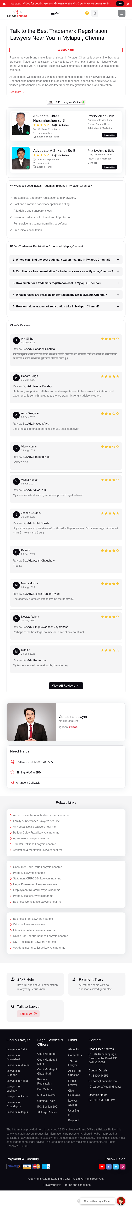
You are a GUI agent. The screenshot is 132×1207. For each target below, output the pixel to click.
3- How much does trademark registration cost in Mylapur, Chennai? (57, 283)
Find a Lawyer (72, 1082)
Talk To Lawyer (72, 1063)
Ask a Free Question (74, 1072)
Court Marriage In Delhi (47, 1061)
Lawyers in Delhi (17, 1049)
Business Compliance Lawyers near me (37, 901)
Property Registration (44, 1081)
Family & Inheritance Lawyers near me (36, 821)
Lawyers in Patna (17, 1096)
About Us (74, 1049)
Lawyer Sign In (72, 1102)
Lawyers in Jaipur (17, 1112)
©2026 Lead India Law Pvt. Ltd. (61, 1178)
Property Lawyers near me (29, 872)
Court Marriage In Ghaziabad (47, 1071)
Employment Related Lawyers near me (36, 890)
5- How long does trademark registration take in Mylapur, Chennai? (56, 306)
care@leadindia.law (105, 1081)
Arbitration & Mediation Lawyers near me (38, 849)
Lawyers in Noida (17, 1080)
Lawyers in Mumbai (18, 1065)
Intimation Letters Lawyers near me (34, 930)
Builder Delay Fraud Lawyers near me (36, 832)
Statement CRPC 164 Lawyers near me (37, 878)
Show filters (67, 50)
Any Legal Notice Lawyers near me (34, 826)
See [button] (15, 91)
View (120, 3)
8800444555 (100, 1075)
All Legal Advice (47, 1112)
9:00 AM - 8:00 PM (104, 1100)
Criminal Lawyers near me (29, 924)
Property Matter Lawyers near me (33, 895)
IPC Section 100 (47, 1106)
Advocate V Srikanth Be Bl (54, 150)
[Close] (128, 4)
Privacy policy (51, 1184)
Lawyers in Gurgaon (13, 1072)
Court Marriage (46, 1053)
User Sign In (74, 1112)
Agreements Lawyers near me (31, 838)
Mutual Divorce (46, 1095)
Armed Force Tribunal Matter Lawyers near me (41, 815)
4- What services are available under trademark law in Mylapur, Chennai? (60, 294)
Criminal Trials (46, 1100)
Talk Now (26, 1013)
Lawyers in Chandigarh (14, 1104)
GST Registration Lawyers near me (34, 941)
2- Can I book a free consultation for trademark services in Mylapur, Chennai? (63, 271)
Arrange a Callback (28, 782)
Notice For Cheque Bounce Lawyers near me (40, 935)
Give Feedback (74, 1092)
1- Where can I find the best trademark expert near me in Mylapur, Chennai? (61, 259)
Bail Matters (44, 1089)
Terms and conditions (78, 1184)
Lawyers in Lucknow (13, 1088)
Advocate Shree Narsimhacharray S (49, 118)
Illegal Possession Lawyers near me (35, 884)
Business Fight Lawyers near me (33, 918)
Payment (73, 1120)
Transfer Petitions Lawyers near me (34, 844)
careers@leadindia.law (107, 1086)
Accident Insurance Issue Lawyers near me (39, 947)
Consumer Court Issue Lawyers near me (37, 867)
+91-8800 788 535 (35, 762)
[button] (94, 13)
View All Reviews (64, 685)
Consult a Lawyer (73, 717)
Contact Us (75, 1055)
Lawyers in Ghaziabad (13, 1057)
